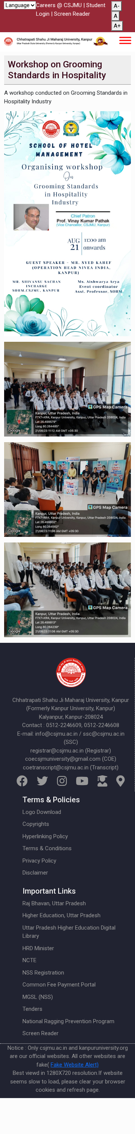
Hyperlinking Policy (45, 836)
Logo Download (41, 812)
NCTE (29, 960)
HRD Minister (38, 948)
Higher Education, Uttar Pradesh (61, 915)
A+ (117, 25)
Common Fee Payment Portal (59, 984)
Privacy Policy (39, 860)
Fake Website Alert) (75, 1064)
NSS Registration (43, 972)
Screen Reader (72, 13)
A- (117, 6)
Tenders (32, 1009)
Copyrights (35, 824)
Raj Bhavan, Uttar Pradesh (54, 903)
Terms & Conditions (47, 848)
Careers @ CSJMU (59, 5)
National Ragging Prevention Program (68, 1021)
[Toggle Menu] (125, 40)
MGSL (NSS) (37, 997)
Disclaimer (35, 872)
